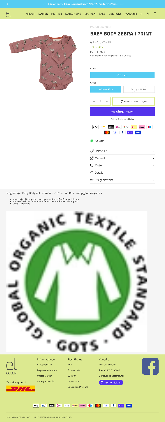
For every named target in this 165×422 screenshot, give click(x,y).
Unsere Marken (44, 375)
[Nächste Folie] (155, 4)
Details (99, 172)
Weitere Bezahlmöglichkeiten (122, 119)
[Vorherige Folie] (7, 4)
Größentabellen (44, 364)
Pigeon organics (101, 27)
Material (100, 158)
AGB (70, 364)
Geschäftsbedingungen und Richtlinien (53, 417)
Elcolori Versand (21, 417)
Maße (98, 165)
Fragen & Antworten (47, 370)
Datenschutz (74, 370)
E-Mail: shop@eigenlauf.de (111, 375)
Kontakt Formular (107, 364)
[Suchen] (141, 13)
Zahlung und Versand (78, 386)
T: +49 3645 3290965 (109, 370)
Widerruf (72, 375)
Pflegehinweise (104, 180)
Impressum (73, 381)
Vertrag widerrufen (46, 381)
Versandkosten (97, 55)
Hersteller (101, 151)
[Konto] (147, 13)
